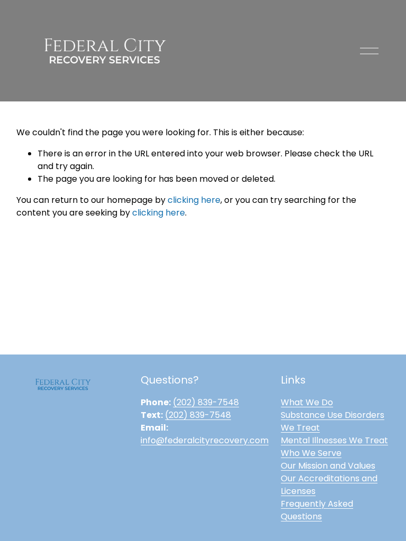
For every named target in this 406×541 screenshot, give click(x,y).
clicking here (194, 200)
